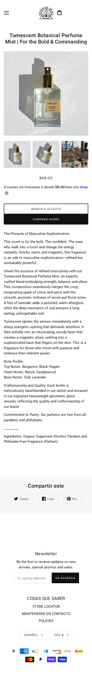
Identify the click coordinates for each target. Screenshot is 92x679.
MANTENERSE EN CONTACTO (46, 614)
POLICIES (46, 621)
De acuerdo (65, 578)
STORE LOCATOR (46, 606)
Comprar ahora (46, 219)
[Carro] (60, 13)
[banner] (46, 13)
